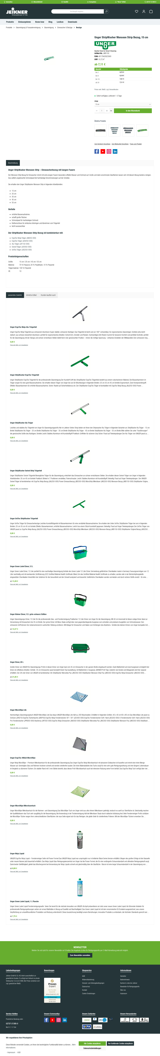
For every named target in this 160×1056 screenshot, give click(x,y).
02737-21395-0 (151, 2)
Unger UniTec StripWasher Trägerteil (24, 518)
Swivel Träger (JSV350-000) (21, 247)
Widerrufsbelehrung (88, 980)
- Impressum (11, 1052)
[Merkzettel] (137, 11)
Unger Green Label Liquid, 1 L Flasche (24, 901)
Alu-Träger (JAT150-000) (20, 244)
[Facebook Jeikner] (97, 152)
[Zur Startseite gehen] (17, 11)
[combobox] (77, 11)
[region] (49, 58)
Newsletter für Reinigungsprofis (129, 986)
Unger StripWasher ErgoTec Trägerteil (24, 375)
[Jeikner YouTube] (103, 152)
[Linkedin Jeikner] (115, 152)
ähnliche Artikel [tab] (31, 295)
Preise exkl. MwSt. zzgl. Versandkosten (106, 89)
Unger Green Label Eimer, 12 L (21, 566)
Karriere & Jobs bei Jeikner (128, 983)
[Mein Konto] (144, 11)
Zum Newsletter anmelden (80, 955)
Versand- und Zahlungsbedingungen (93, 983)
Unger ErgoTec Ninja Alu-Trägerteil (23, 327)
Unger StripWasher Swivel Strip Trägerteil (26, 470)
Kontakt (84, 990)
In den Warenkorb (133, 111)
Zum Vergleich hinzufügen (102, 144)
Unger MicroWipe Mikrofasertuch (22, 806)
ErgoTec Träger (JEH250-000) (22, 241)
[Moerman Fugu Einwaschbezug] (114, 130)
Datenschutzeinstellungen (92, 1048)
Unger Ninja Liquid (17, 853)
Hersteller (123, 976)
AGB (83, 976)
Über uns (123, 990)
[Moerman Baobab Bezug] (128, 130)
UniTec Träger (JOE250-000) (22, 250)
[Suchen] (106, 11)
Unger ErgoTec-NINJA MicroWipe (22, 758)
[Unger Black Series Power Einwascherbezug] (100, 130)
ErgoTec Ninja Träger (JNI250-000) (24, 238)
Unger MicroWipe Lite (18, 710)
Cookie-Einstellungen (88, 993)
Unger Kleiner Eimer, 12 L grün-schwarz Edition (28, 614)
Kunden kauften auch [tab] (48, 295)
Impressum (123, 993)
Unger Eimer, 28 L (17, 662)
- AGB (18, 1052)
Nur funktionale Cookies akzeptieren (120, 1043)
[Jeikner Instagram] (109, 152)
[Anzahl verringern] (96, 110)
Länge (96, 101)
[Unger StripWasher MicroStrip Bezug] (142, 130)
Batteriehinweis (125, 980)
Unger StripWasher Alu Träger (21, 423)
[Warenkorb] (151, 11)
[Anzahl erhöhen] (107, 110)
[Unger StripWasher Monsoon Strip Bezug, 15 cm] (49, 58)
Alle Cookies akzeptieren (92, 1043)
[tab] (13, 163)
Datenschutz (86, 986)
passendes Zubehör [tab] (15, 295)
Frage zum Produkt (136, 144)
